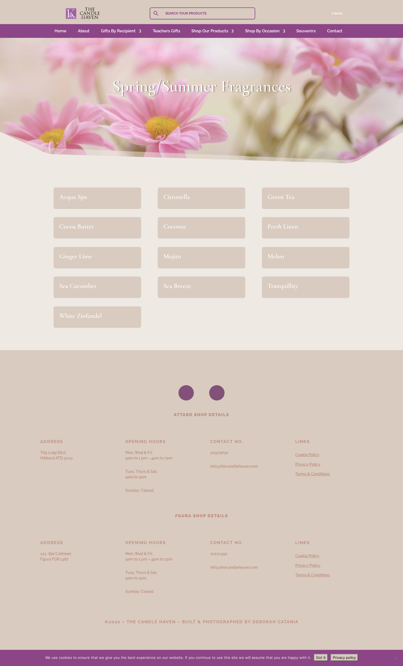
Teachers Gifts (166, 30)
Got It (321, 657)
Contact (334, 30)
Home (60, 30)
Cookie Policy (307, 455)
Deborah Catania (275, 621)
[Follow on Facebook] (186, 393)
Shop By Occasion (262, 30)
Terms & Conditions (312, 474)
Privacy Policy (307, 464)
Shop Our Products (209, 30)
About (84, 30)
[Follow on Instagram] (217, 393)
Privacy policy (344, 657)
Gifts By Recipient (118, 30)
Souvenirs (306, 30)
